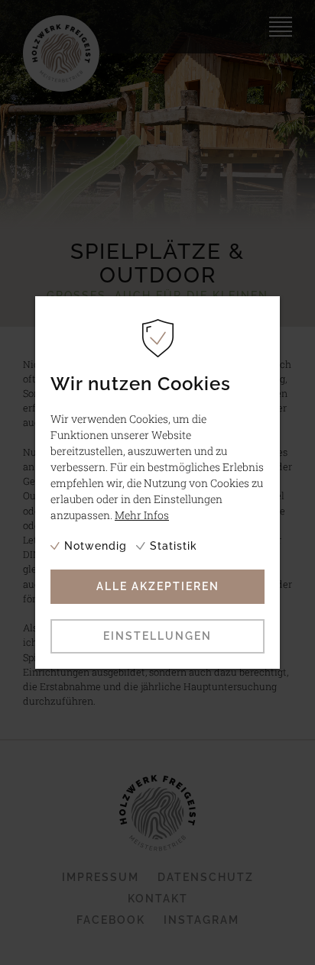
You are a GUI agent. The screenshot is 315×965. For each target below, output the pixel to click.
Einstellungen (157, 636)
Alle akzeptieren (157, 586)
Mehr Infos (142, 515)
